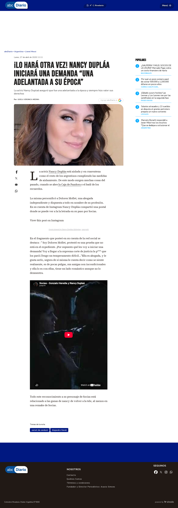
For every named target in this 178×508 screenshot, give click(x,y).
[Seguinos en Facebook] (155, 472)
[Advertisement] (89, 30)
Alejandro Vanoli (59, 430)
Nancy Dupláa (58, 171)
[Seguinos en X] (161, 472)
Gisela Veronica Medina (28, 99)
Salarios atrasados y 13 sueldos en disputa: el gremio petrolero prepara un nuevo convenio (155, 109)
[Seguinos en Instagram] (166, 472)
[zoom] (68, 135)
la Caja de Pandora (69, 184)
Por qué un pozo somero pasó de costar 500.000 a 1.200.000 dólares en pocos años (155, 82)
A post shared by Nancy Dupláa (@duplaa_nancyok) (69, 229)
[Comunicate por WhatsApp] (171, 472)
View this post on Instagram (47, 220)
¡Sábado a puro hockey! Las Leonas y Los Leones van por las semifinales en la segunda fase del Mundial (156, 96)
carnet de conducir (40, 430)
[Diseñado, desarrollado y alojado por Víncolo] (169, 502)
